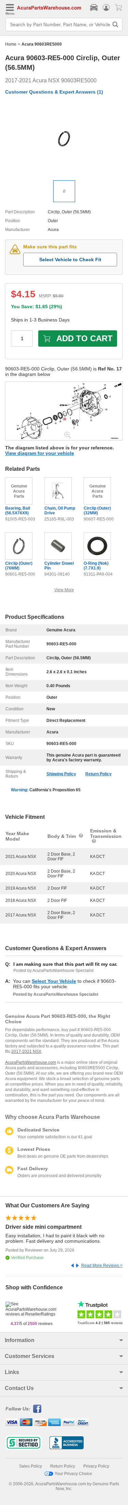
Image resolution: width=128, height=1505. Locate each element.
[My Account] (106, 7)
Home (10, 44)
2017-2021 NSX (26, 1051)
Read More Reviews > (102, 1265)
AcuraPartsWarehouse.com (30, 1062)
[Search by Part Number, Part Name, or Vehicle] (115, 24)
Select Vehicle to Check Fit (70, 259)
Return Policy (98, 774)
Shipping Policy (61, 774)
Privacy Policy (96, 1466)
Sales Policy (30, 1466)
